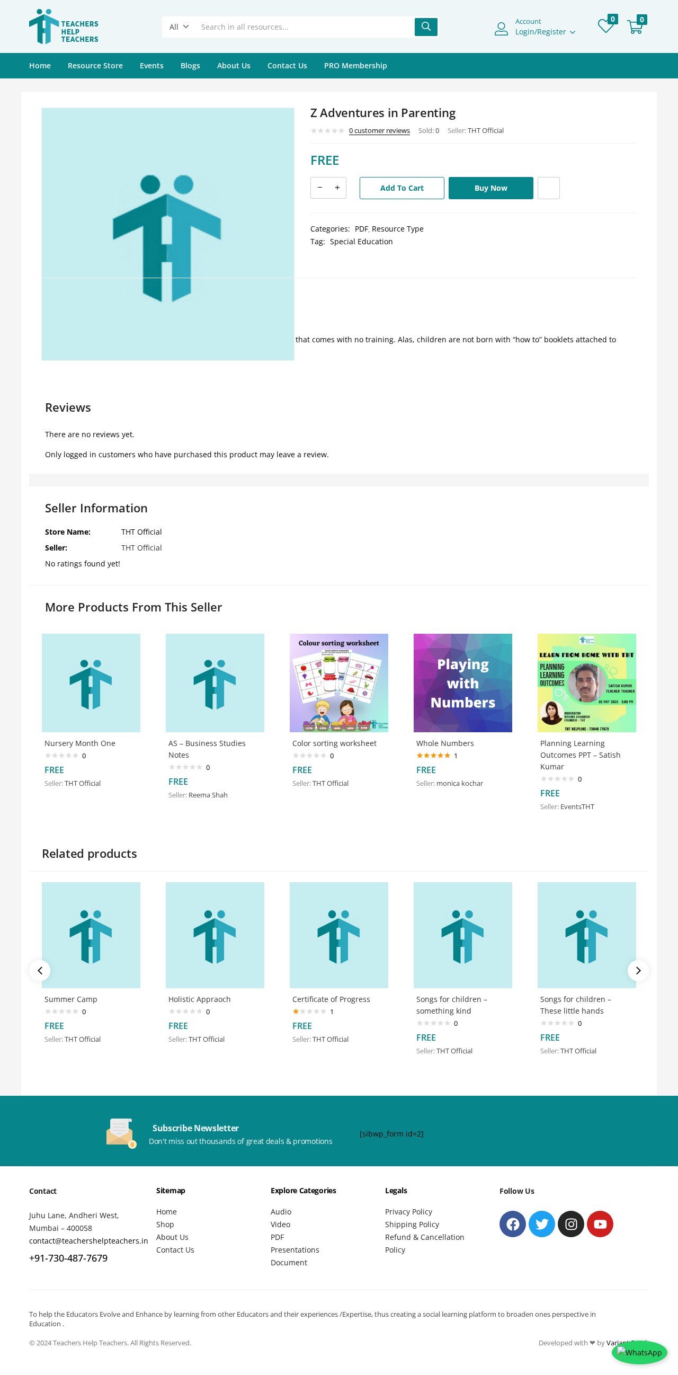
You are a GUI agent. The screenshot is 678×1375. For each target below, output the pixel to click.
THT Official (486, 130)
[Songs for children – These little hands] (587, 934)
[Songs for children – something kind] (463, 934)
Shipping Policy (412, 1224)
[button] (179, 27)
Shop (165, 1224)
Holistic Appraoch (199, 999)
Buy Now (491, 188)
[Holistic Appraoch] (215, 934)
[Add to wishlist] (549, 188)
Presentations (295, 1250)
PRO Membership (355, 65)
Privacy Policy (408, 1212)
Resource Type (398, 229)
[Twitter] (542, 1224)
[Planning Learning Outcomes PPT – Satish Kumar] (587, 682)
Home (40, 65)
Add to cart (402, 188)
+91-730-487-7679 (68, 1258)
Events (152, 65)
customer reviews (379, 130)
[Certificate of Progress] (339, 934)
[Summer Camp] (91, 934)
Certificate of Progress (331, 999)
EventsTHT (577, 806)
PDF (361, 229)
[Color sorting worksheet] (339, 682)
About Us (234, 65)
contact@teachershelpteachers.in (88, 1241)
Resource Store (95, 65)
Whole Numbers (445, 743)
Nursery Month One (79, 743)
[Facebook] (512, 1224)
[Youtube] (600, 1224)
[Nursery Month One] (91, 682)
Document (289, 1262)
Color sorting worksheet (334, 743)
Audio (281, 1212)
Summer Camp (70, 999)
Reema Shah (208, 795)
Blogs (190, 65)
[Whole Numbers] (463, 682)
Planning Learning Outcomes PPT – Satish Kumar (580, 754)
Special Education (361, 241)
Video (280, 1224)
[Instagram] (571, 1224)
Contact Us (287, 65)
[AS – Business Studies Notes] (215, 682)
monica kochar (459, 783)
